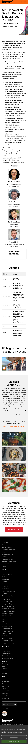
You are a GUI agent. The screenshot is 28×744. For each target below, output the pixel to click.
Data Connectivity (7, 616)
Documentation (6, 651)
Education (4, 581)
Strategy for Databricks (8, 608)
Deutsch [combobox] (5, 704)
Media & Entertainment (8, 591)
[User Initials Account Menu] (21, 1)
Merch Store (5, 696)
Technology (5, 593)
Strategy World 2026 (8, 628)
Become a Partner (7, 679)
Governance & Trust (7, 554)
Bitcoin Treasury (6, 681)
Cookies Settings (14, 737)
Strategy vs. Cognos (7, 640)
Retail (3, 572)
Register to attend (14, 529)
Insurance (5, 586)
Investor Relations (7, 691)
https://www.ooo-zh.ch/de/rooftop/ (14, 426)
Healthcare (5, 577)
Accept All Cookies (14, 741)
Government (5, 584)
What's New (5, 636)
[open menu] (25, 2)
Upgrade (4, 673)
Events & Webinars (7, 624)
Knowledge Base (6, 653)
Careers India (5, 686)
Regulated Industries (7, 613)
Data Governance (7, 547)
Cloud (3, 666)
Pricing (4, 566)
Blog (3, 621)
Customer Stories (7, 633)
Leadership (5, 693)
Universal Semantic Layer (9, 545)
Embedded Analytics (7, 564)
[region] (14, 734)
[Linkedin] (7, 708)
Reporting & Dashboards (9, 561)
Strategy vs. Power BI (8, 643)
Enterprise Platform (7, 559)
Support (4, 668)
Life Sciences (5, 579)
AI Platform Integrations (8, 557)
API (3, 648)
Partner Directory (7, 656)
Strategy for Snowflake (8, 611)
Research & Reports (7, 626)
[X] (3, 708)
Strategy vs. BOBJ (7, 638)
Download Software (7, 658)
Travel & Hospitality (7, 596)
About (4, 676)
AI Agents (4, 552)
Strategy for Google (7, 604)
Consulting (5, 664)
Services (4, 661)
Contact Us (5, 688)
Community (5, 646)
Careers (4, 684)
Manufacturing (6, 588)
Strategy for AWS (7, 601)
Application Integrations (8, 549)
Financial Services (7, 574)
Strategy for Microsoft (8, 606)
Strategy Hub (5, 698)
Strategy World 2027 (8, 631)
